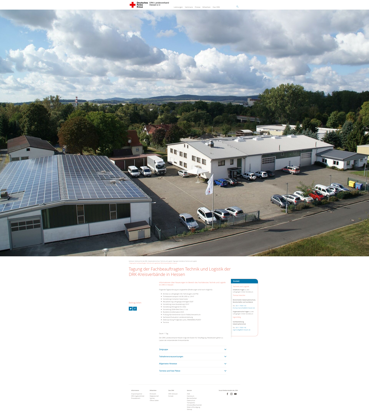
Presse (197, 7)
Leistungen (178, 7)
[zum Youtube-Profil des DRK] (235, 394)
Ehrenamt (153, 394)
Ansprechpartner (136, 394)
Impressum (190, 396)
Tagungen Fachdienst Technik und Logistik (185, 261)
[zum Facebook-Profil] (227, 394)
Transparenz (191, 403)
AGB (188, 394)
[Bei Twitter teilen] (131, 309)
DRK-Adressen (173, 394)
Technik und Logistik (166, 261)
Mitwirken (206, 7)
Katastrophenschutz (154, 261)
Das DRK (216, 7)
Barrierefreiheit (192, 398)
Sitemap (189, 409)
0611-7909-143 (241, 306)
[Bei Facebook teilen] (135, 309)
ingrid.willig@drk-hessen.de (241, 330)
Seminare (189, 7)
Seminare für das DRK (141, 261)
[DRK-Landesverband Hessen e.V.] (139, 5)
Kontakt (170, 396)
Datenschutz (191, 400)
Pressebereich (135, 398)
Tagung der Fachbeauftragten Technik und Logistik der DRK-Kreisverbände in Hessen (153, 263)
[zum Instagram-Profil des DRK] (231, 394)
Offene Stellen (154, 400)
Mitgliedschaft (154, 396)
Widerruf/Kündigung (193, 407)
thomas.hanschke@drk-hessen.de (244, 308)
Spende (152, 398)
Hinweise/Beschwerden (194, 405)
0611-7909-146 (241, 328)
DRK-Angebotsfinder (137, 396)
